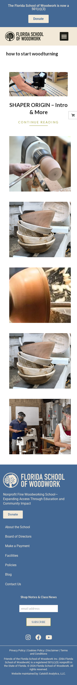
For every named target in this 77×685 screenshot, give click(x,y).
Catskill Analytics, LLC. (52, 673)
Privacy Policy (17, 650)
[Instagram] (28, 637)
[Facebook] (38, 637)
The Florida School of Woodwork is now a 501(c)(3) (38, 7)
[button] (64, 36)
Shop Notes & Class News (39, 597)
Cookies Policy (35, 650)
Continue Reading (38, 122)
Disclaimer (52, 650)
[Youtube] (49, 637)
